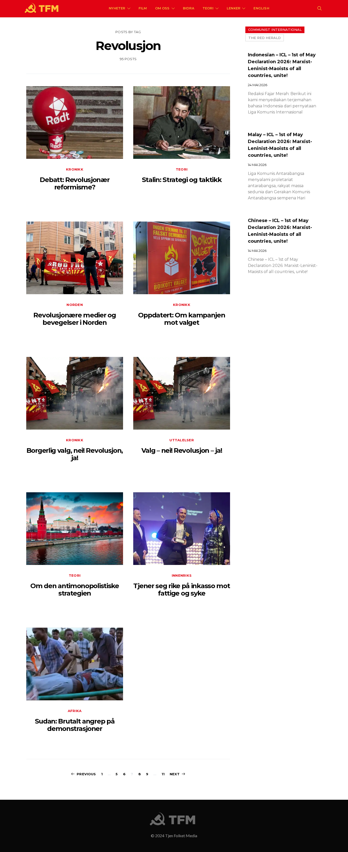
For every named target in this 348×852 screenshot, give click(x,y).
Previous (86, 774)
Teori (208, 8)
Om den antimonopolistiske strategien (74, 589)
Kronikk (74, 169)
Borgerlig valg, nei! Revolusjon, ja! (74, 454)
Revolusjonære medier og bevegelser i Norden (74, 319)
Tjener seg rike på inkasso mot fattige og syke (181, 589)
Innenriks (182, 575)
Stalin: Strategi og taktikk (182, 180)
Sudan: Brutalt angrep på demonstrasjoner (75, 725)
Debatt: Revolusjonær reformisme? (74, 183)
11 (163, 774)
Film (143, 8)
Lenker (233, 8)
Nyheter (117, 8)
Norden (74, 305)
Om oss (162, 8)
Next (175, 774)
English (261, 8)
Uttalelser (181, 440)
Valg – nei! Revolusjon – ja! (181, 450)
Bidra (188, 8)
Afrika (75, 711)
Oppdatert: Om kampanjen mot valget (181, 319)
